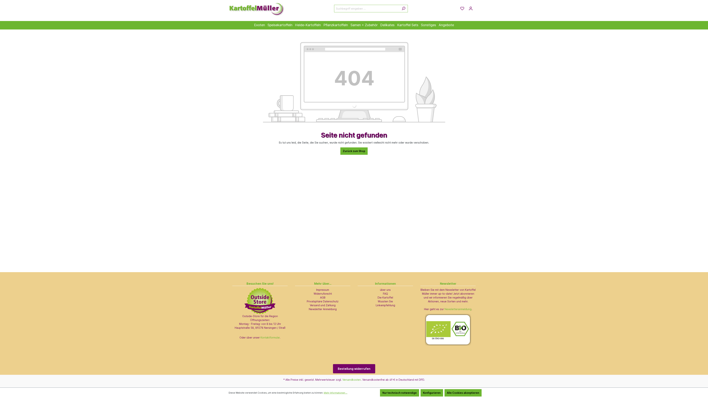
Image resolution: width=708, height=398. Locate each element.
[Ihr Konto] (470, 8)
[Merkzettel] (462, 8)
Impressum (322, 289)
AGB (322, 297)
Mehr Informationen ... (335, 392)
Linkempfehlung (385, 305)
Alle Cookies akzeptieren (463, 392)
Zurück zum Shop (354, 151)
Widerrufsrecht (323, 293)
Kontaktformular (270, 337)
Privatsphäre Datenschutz (323, 301)
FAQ (385, 293)
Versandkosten (351, 379)
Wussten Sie (385, 301)
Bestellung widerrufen (354, 369)
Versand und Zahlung (323, 305)
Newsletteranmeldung (458, 309)
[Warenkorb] (477, 7)
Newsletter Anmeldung (323, 309)
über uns (385, 289)
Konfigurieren (432, 392)
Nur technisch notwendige (399, 392)
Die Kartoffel (385, 297)
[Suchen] (403, 8)
